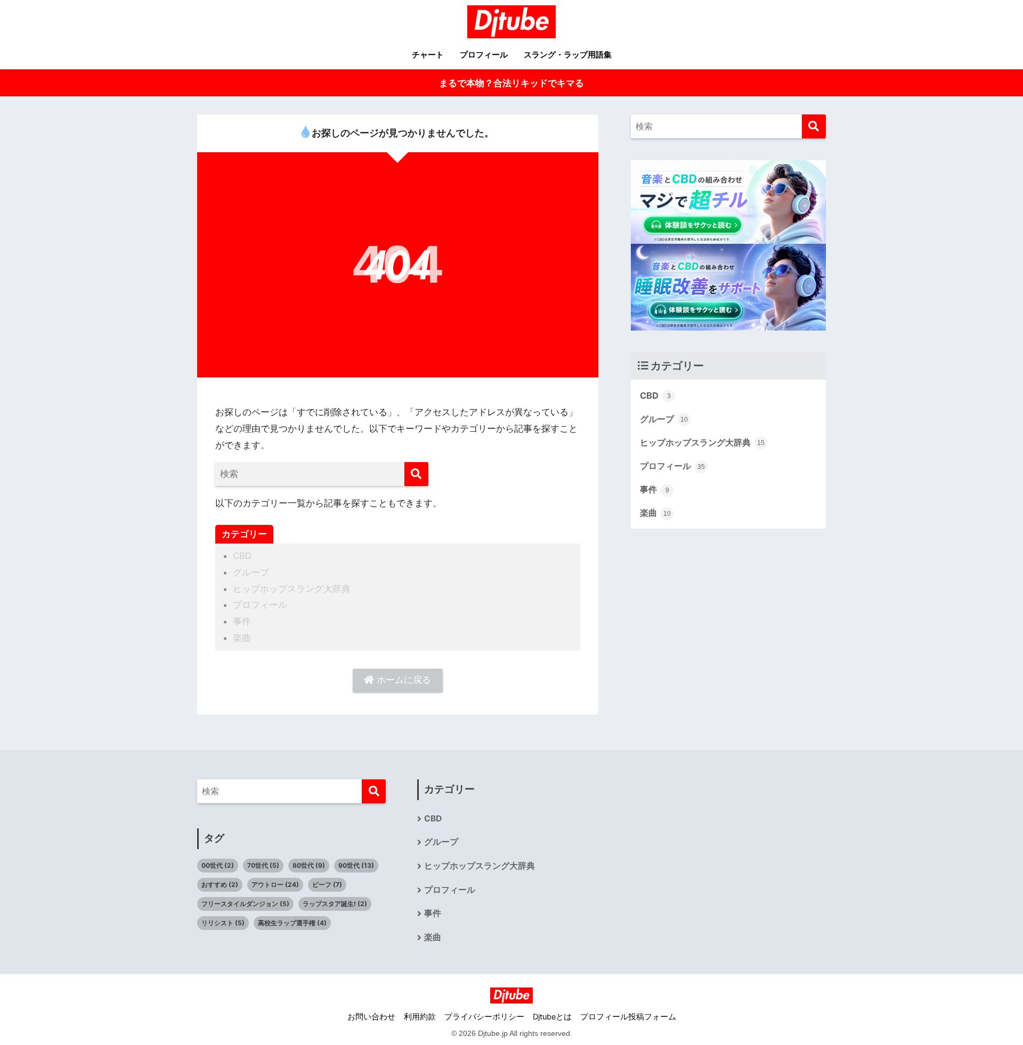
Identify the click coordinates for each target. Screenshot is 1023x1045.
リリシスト (223, 923)
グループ (251, 572)
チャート (428, 55)
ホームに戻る (402, 679)
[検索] (416, 474)
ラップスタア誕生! (335, 904)
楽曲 (242, 637)
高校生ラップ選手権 (292, 923)
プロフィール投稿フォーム (628, 1017)
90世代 (356, 865)
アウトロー (275, 884)
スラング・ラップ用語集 (568, 55)
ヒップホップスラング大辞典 (292, 588)
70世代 (263, 865)
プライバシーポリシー (484, 1017)
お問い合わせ (371, 1017)
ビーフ (327, 884)
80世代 (309, 865)
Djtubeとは (552, 1017)
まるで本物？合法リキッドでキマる (511, 83)
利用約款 (420, 1017)
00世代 (217, 865)
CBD (242, 555)
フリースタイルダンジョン (245, 904)
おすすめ (219, 884)
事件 (242, 621)
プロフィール (484, 55)
